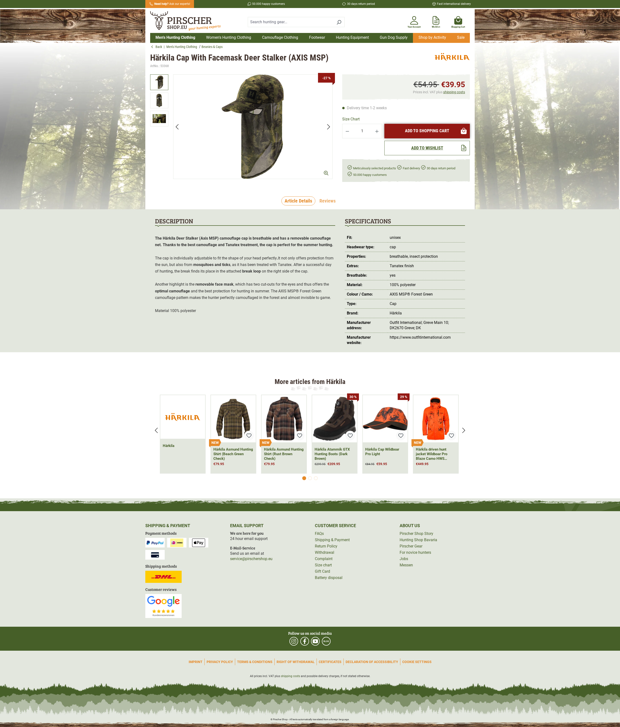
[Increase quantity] (377, 131)
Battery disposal (328, 577)
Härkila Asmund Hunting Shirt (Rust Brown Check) (284, 454)
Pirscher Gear (411, 546)
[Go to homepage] (188, 21)
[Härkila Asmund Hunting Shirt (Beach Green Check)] (233, 418)
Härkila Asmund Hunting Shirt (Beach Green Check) (233, 454)
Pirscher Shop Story (416, 533)
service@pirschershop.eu (251, 558)
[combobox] (290, 22)
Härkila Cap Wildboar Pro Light (382, 451)
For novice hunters (415, 552)
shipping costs (454, 92)
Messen (406, 565)
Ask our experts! (172, 4)
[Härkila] (452, 61)
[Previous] (177, 127)
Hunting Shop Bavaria (418, 540)
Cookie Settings (417, 662)
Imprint (195, 662)
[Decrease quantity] (347, 131)
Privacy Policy (220, 662)
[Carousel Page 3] (316, 478)
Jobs (404, 558)
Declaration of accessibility (372, 662)
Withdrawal (324, 552)
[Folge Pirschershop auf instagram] (293, 641)
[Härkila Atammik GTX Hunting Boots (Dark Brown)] (334, 418)
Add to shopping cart (427, 130)
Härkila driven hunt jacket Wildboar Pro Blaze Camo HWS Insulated (431, 454)
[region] (241, 126)
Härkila (168, 446)
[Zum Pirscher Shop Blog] (326, 641)
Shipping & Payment (332, 540)
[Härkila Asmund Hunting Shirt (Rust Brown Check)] (284, 418)
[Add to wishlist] (249, 435)
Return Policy (326, 546)
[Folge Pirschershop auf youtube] (315, 641)
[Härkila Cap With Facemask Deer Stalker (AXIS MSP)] (252, 127)
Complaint (324, 558)
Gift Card (322, 571)
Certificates (330, 662)
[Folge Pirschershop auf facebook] (304, 641)
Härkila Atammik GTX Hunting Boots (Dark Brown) (332, 454)
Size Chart (351, 119)
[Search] (339, 22)
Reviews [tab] (327, 201)
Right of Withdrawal (296, 662)
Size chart (323, 565)
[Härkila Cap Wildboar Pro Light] (385, 418)
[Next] (328, 127)
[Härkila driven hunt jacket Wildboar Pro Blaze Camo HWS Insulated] (435, 418)
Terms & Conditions (254, 662)
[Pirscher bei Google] (163, 605)
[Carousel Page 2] (310, 478)
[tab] (298, 201)
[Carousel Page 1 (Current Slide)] (304, 478)
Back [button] (159, 47)
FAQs (319, 533)
